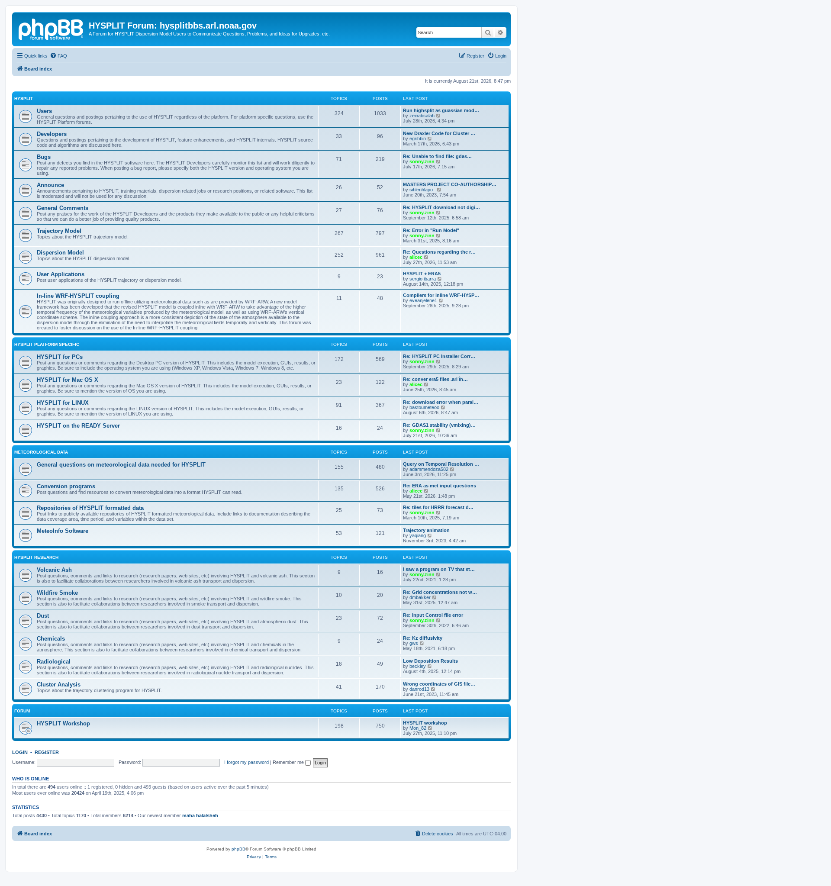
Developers (52, 134)
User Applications (60, 274)
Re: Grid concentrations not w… (440, 592)
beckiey (417, 666)
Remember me (289, 762)
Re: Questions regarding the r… (439, 252)
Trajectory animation (426, 530)
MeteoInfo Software (62, 531)
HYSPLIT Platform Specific (46, 344)
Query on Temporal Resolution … (441, 464)
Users (44, 111)
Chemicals (51, 638)
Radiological (54, 661)
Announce (50, 185)
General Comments (62, 208)
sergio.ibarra (422, 278)
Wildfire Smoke (57, 593)
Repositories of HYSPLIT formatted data (90, 508)
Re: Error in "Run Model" (431, 230)
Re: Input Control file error (433, 615)
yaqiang (417, 535)
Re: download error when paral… (440, 402)
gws (413, 643)
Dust (43, 615)
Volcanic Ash (54, 570)
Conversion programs (66, 486)
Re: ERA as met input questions (439, 485)
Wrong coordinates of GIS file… (439, 683)
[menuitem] (58, 56)
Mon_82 (417, 728)
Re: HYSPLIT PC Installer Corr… (439, 356)
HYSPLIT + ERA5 (422, 273)
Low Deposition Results (430, 661)
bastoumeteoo (424, 407)
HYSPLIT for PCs (60, 357)
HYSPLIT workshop (425, 722)
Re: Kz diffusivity (422, 638)
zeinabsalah (422, 115)
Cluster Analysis (59, 684)
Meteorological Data (41, 452)
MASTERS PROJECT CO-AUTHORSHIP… (449, 184)
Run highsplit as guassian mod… (441, 110)
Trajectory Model (59, 231)
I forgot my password (246, 762)
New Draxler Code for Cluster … (439, 133)
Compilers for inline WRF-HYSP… (441, 295)
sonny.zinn (422, 161)
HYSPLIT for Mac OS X (67, 380)
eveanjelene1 (423, 300)
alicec (415, 257)
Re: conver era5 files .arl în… (435, 379)
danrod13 (419, 689)
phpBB (238, 849)
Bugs (44, 157)
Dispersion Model (60, 252)
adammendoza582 (428, 469)
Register (47, 752)
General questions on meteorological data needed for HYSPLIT (121, 464)
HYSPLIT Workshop (63, 723)
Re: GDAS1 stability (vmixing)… (439, 425)
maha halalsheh (200, 815)
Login (20, 752)
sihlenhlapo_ (422, 189)
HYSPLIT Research (36, 557)
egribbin (417, 138)
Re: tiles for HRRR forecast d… (438, 507)
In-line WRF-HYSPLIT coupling (78, 296)
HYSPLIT (23, 98)
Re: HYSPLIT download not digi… (441, 207)
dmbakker (420, 597)
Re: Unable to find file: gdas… (437, 156)
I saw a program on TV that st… (439, 569)
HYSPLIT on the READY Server (78, 425)
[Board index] (51, 28)
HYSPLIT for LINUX (63, 403)
